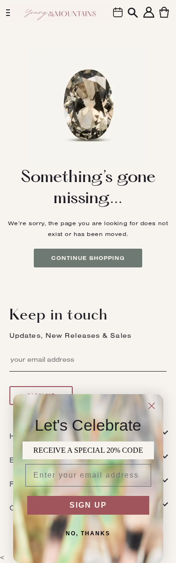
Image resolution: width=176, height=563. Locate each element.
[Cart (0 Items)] (164, 17)
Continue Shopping (88, 258)
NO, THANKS (88, 533)
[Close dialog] (152, 406)
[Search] (132, 14)
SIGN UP (88, 505)
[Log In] (148, 17)
